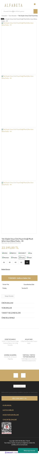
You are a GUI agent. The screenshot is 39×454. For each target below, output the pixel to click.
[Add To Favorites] (29, 284)
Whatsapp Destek (29, 450)
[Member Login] (27, 5)
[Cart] (36, 5)
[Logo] (13, 5)
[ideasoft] (9, 453)
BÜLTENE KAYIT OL (19, 398)
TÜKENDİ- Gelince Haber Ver (19, 278)
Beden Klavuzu (6, 269)
